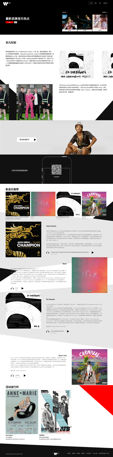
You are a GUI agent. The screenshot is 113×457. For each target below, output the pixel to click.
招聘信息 (83, 453)
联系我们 (105, 3)
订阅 (91, 3)
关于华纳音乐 (88, 453)
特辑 (95, 3)
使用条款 (78, 453)
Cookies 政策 (94, 453)
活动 (100, 3)
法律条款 (68, 453)
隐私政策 (73, 453)
